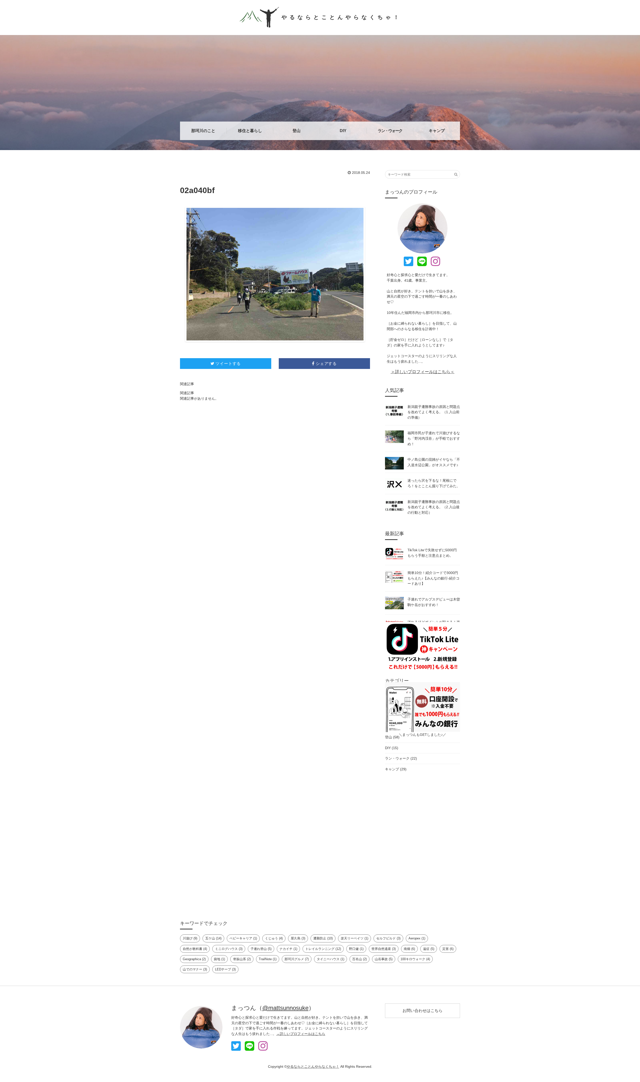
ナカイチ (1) (288, 949)
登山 (296, 131)
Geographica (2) (194, 959)
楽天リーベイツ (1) (354, 938)
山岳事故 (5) (383, 959)
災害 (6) (448, 949)
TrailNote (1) (267, 959)
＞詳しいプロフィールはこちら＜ (422, 371)
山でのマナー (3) (195, 969)
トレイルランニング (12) (323, 949)
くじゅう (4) (274, 938)
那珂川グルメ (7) (296, 959)
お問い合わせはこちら (422, 1010)
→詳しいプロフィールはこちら (300, 1034)
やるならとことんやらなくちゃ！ (341, 17)
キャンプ (437, 131)
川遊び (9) (190, 938)
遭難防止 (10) (323, 938)
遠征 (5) (428, 949)
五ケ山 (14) (213, 938)
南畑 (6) (409, 949)
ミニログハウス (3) (228, 949)
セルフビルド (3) (388, 938)
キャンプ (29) (395, 769)
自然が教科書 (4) (195, 949)
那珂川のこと (203, 131)
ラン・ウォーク (390, 131)
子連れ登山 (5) (261, 949)
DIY (343, 131)
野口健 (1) (356, 949)
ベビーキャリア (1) (243, 938)
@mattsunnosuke (285, 1007)
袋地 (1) (219, 959)
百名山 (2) (359, 959)
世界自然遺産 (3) (384, 949)
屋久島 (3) (298, 938)
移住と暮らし (250, 131)
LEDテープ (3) (225, 969)
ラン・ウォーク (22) (401, 758)
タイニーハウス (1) (330, 959)
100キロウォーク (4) (415, 959)
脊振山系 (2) (242, 959)
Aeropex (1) (416, 938)
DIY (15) (391, 748)
